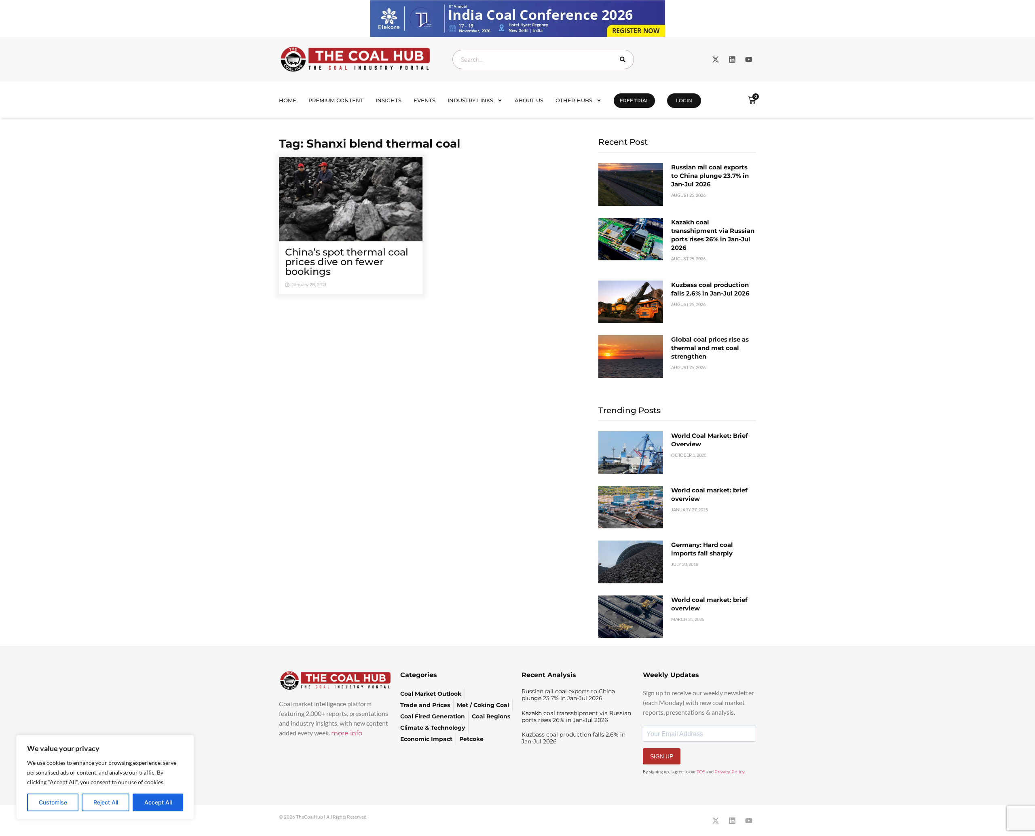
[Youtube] (748, 59)
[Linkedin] (732, 59)
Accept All (158, 802)
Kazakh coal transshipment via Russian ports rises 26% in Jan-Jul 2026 (576, 716)
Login (684, 100)
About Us (529, 100)
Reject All (105, 802)
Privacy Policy (729, 772)
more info (346, 733)
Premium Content (335, 100)
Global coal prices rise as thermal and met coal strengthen (710, 348)
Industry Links (470, 100)
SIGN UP (661, 756)
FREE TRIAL (634, 100)
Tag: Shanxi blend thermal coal (369, 143)
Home (287, 100)
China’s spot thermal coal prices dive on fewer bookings (346, 261)
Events (424, 100)
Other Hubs (574, 100)
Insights (388, 100)
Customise (53, 802)
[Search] (624, 59)
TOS (701, 772)
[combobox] (543, 59)
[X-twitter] (715, 59)
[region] (105, 777)
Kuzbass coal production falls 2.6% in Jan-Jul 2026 (573, 738)
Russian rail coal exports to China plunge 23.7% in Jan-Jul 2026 (710, 175)
